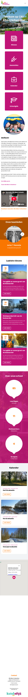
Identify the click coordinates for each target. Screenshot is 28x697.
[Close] (19, 565)
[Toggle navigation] (25, 3)
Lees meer (7, 294)
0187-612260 (14, 683)
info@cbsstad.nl (14, 685)
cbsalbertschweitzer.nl (12, 574)
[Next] (22, 234)
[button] (14, 577)
